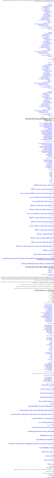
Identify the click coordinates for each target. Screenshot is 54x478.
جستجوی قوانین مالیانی (48, 122)
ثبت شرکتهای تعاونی (48, 166)
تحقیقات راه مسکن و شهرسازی (46, 151)
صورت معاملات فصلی (48, 127)
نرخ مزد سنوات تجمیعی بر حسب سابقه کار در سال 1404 (42, 205)
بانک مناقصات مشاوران (48, 379)
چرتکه (51, 345)
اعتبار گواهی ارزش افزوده (47, 132)
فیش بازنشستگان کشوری (47, 317)
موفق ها (48, 20)
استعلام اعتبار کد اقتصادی (47, 136)
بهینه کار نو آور (49, 337)
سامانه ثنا (50, 162)
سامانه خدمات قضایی (48, 161)
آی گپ (51, 180)
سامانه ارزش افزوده (48, 129)
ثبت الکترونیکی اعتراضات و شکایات (45, 125)
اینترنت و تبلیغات (50, 463)
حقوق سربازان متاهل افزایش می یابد (46, 422)
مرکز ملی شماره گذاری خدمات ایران (45, 146)
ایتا (51, 177)
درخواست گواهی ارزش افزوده (46, 131)
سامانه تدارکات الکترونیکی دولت (46, 147)
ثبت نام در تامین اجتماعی (47, 306)
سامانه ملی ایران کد (48, 145)
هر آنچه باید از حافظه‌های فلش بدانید (46, 447)
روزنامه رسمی (49, 164)
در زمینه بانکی (47, 8)
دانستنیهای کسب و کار (48, 15)
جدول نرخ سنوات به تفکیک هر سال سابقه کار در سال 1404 (41, 209)
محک (51, 347)
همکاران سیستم (49, 338)
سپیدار (51, 342)
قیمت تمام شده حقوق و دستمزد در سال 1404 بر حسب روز (41, 197)
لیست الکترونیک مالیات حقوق (47, 133)
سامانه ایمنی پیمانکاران (48, 149)
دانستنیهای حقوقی (46, 22)
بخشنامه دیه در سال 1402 (48, 250)
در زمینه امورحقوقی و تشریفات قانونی (41, 23)
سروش (50, 181)
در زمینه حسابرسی (46, 10)
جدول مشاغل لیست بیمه (47, 314)
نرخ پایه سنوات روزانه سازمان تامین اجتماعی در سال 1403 (41, 217)
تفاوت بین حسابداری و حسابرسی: (47, 388)
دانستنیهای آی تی (49, 26)
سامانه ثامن (50, 128)
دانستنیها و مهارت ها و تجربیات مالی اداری (36, 118)
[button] (27, 30)
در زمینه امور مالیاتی (46, 6)
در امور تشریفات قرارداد (43, 25)
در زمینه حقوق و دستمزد (45, 7)
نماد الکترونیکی (49, 155)
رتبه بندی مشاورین (48, 378)
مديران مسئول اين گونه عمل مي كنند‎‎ (46, 401)
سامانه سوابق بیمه (48, 307)
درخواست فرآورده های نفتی (47, 152)
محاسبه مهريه (49, 167)
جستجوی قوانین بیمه (48, 304)
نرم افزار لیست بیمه (48, 305)
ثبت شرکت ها (49, 165)
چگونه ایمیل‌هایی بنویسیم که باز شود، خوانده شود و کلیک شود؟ (41, 431)
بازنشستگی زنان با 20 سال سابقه (47, 393)
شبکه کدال (50, 153)
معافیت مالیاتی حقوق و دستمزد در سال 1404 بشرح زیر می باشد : (40, 213)
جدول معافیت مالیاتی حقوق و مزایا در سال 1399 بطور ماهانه (41, 406)
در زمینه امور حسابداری (45, 9)
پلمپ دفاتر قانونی (49, 163)
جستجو (43, 117)
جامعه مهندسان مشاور (48, 377)
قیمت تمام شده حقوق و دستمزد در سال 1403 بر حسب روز (41, 225)
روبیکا (51, 176)
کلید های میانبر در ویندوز (49, 459)
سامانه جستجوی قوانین (48, 159)
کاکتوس (50, 343)
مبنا (51, 351)
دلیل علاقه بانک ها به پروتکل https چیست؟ (45, 439)
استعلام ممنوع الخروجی (48, 160)
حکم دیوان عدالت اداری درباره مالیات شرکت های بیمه (42, 418)
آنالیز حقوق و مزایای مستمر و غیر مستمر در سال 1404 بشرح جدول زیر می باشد (37, 193)
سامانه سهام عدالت (48, 320)
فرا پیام (50, 356)
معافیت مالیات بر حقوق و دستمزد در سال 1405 (44, 185)
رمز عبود (52, 474)
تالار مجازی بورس (49, 154)
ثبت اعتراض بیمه (49, 311)
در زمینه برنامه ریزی (46, 13)
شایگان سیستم (49, 339)
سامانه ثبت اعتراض (48, 135)
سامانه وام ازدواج (49, 321)
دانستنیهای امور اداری (48, 11)
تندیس (51, 354)
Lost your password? (50, 477)
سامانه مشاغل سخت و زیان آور (46, 312)
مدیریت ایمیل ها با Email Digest (47, 435)
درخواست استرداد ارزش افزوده (46, 130)
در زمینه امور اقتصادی (46, 16)
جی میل (50, 172)
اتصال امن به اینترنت (50, 455)
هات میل (50, 173)
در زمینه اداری (47, 12)
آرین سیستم (50, 359)
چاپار (51, 174)
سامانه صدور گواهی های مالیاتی (46, 139)
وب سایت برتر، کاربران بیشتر (48, 451)
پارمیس (50, 348)
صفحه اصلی (50, 4)
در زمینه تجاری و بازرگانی (45, 17)
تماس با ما (50, 28)
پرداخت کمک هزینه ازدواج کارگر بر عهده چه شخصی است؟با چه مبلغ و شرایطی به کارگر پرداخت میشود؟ (32, 414)
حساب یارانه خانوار (48, 319)
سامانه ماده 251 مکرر (48, 126)
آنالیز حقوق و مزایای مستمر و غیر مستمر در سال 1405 (42, 189)
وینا (51, 355)
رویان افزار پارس (49, 353)
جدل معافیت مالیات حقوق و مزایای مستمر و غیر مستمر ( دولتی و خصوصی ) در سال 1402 (35, 246)
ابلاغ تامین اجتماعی (48, 310)
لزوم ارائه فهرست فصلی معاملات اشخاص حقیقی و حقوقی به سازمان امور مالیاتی (37, 410)
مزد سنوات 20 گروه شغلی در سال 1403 (45, 233)
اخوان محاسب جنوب (48, 352)
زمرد (51, 350)
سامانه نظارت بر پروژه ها (47, 381)
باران (51, 358)
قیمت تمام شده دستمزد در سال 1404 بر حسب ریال (43, 201)
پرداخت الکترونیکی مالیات (47, 134)
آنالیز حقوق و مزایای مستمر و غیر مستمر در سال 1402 (42, 242)
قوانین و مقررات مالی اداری (43, 24)
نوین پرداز (50, 349)
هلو (51, 340)
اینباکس (50, 175)
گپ (51, 179)
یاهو (51, 171)
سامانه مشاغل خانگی (48, 313)
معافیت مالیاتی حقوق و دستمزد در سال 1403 (44, 229)
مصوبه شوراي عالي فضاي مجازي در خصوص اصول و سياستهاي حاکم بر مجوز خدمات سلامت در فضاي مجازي (31, 443)
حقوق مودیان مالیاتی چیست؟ (48, 384)
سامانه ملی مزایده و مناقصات (46, 144)
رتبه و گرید (50, 21)
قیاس (51, 357)
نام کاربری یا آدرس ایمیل (49, 473)
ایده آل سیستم (49, 344)
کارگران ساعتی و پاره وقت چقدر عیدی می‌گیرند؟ (44, 254)
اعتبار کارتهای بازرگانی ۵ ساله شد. (47, 397)
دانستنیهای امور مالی (48, 5)
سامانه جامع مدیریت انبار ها (47, 150)
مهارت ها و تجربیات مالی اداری (44, 19)
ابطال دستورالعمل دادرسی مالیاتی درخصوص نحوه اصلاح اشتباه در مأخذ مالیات (37, 263)
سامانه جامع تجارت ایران (47, 148)
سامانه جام (50, 156)
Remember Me (50, 475)
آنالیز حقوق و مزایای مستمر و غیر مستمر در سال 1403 (42, 221)
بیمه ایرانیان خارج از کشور (47, 315)
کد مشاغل (50, 309)
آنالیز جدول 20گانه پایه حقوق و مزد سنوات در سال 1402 (42, 237)
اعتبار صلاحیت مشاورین (47, 380)
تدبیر (51, 341)
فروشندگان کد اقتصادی (48, 137)
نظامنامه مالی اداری (46, 14)
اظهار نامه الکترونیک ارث (47, 124)
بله (51, 178)
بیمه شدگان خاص (49, 318)
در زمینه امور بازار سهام (45, 18)
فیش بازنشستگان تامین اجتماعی (46, 316)
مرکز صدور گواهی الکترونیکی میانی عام (45, 143)
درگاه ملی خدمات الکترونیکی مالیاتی (45, 123)
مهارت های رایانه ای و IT (45, 27)
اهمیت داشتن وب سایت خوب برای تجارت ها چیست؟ (43, 427)
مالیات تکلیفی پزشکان (48, 138)
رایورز (51, 346)
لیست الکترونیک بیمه (48, 308)
